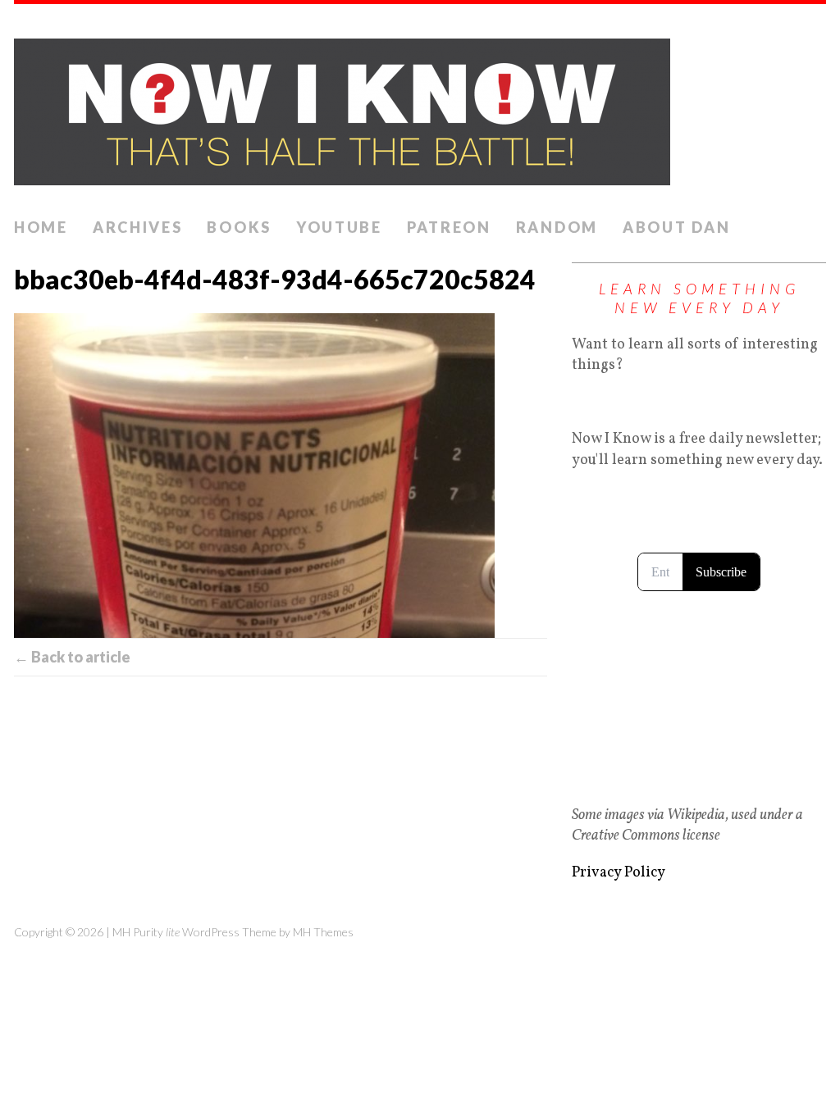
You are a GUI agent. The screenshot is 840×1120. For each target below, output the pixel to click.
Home (41, 227)
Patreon (449, 227)
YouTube (339, 227)
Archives (138, 227)
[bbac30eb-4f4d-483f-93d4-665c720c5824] (280, 475)
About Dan (676, 227)
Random (557, 227)
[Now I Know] (420, 107)
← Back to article (72, 657)
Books (239, 227)
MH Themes (323, 932)
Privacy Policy (618, 873)
